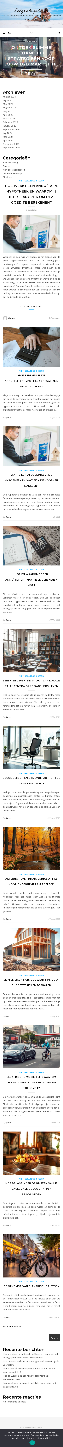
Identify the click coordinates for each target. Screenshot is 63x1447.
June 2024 (8, 136)
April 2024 (8, 140)
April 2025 (8, 114)
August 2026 (9, 96)
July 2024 (7, 133)
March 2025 (9, 118)
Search (54, 1338)
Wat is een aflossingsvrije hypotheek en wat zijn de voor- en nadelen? (31, 480)
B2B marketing (31, 42)
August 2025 (9, 107)
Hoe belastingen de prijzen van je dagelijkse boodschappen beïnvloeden (31, 1189)
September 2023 (11, 147)
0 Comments (54, 318)
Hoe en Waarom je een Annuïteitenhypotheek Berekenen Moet (31, 580)
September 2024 (11, 129)
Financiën (7, 166)
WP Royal (38, 1427)
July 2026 (7, 100)
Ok (32, 1442)
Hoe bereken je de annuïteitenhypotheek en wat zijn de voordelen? (31, 381)
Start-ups (7, 176)
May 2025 (8, 111)
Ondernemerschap (12, 173)
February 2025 (10, 122)
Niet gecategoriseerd (14, 169)
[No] (59, 1437)
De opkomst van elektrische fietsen (31, 1286)
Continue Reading (32, 306)
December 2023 (11, 143)
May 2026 (8, 103)
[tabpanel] (31, 57)
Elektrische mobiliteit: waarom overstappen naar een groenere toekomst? (31, 1082)
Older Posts (13, 1326)
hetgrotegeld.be (31, 10)
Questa (11, 318)
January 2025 (9, 125)
